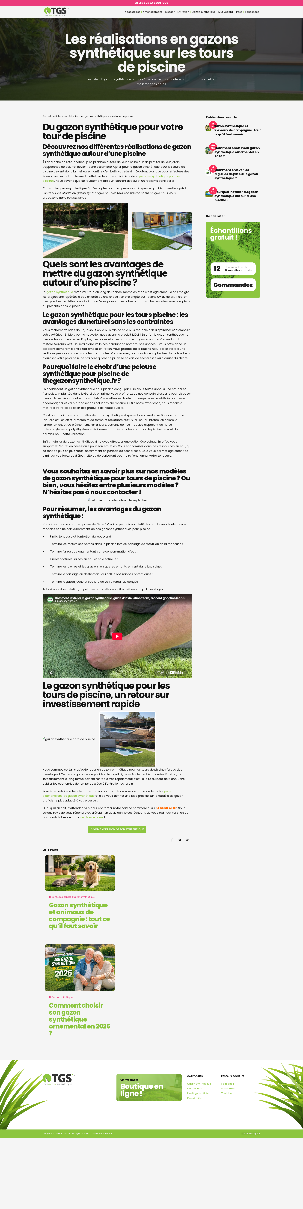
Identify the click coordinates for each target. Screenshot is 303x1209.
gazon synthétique (59, 292)
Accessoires (132, 12)
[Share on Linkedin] (188, 840)
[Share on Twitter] (180, 840)
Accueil (47, 116)
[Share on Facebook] (172, 840)
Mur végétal (225, 12)
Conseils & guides (61, 897)
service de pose (91, 817)
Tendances (252, 12)
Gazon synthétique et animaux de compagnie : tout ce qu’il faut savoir (79, 915)
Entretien (183, 12)
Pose (239, 12)
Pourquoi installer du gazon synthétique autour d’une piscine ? (236, 196)
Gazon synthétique (204, 12)
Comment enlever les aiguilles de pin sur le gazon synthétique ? (236, 174)
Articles (57, 116)
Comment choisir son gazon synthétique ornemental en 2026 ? (79, 1019)
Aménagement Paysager (159, 12)
